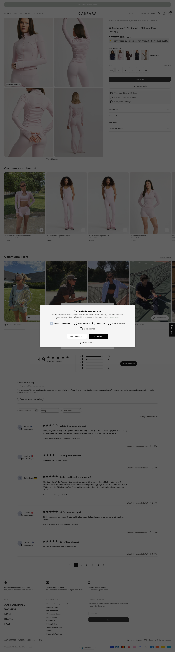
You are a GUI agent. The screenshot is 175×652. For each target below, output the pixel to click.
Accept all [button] (98, 336)
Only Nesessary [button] (76, 336)
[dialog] (87, 326)
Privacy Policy (114, 318)
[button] (87, 342)
